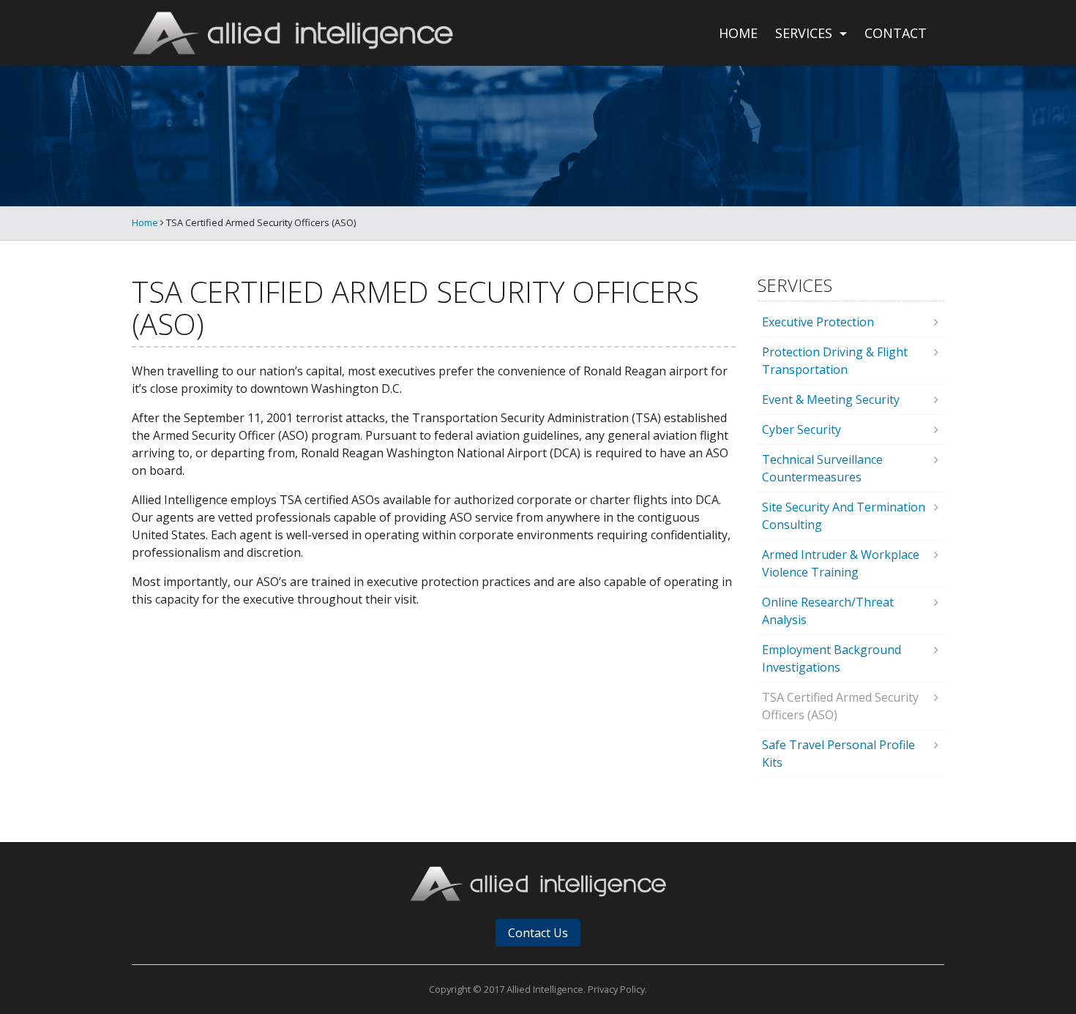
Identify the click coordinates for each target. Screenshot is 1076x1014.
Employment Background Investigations (831, 658)
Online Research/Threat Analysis (828, 611)
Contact (895, 33)
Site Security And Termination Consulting (843, 516)
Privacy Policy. (617, 989)
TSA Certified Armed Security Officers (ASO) (840, 706)
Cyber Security (801, 429)
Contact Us (538, 933)
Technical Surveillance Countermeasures (822, 468)
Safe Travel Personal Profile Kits (838, 753)
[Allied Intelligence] (292, 33)
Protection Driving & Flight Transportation (835, 361)
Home (738, 33)
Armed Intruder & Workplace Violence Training (840, 563)
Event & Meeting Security (831, 399)
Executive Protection (818, 322)
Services (805, 33)
